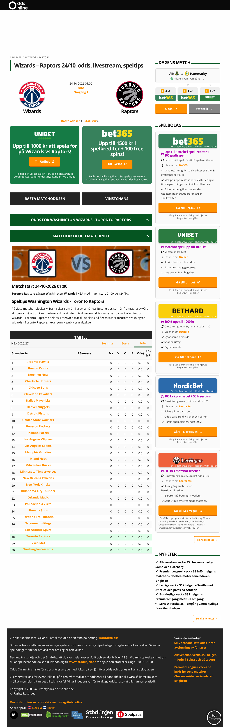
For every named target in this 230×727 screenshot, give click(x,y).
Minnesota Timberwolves (38, 471)
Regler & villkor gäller (206, 146)
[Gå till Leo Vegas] (187, 460)
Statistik (90, 121)
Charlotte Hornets (38, 381)
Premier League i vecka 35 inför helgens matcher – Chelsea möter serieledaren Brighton (185, 575)
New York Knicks (38, 484)
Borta (125, 343)
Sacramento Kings (38, 523)
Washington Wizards (38, 549)
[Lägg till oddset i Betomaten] (162, 91)
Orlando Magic (38, 497)
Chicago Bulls (38, 387)
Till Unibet (42, 162)
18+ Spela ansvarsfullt (181, 146)
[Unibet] (210, 98)
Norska (36, 708)
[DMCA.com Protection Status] (32, 715)
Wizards (32, 111)
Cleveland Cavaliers (38, 394)
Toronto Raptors (38, 536)
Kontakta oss (108, 638)
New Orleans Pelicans (38, 478)
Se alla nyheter (205, 618)
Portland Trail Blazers (38, 517)
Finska (50, 708)
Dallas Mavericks (38, 400)
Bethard (184, 331)
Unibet (183, 257)
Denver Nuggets (38, 407)
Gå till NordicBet (185, 432)
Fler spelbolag (205, 539)
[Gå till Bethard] (187, 311)
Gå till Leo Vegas (185, 511)
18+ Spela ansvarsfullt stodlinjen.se (188, 215)
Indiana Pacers (38, 433)
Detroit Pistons (38, 413)
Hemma (107, 343)
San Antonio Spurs (38, 530)
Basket (16, 57)
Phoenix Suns (38, 510)
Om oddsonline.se (23, 702)
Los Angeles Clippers (38, 439)
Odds (168, 109)
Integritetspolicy (70, 702)
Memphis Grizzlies (38, 452)
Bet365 (183, 165)
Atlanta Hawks (38, 362)
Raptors (129, 111)
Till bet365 (115, 164)
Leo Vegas (185, 481)
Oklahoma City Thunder (38, 491)
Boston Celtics (38, 368)
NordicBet (185, 406)
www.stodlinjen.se (82, 662)
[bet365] (166, 98)
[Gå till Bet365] (187, 141)
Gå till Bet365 (185, 208)
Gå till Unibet (185, 282)
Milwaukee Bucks (38, 465)
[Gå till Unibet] (187, 236)
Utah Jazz (38, 542)
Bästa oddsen (70, 121)
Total (143, 343)
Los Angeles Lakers (38, 446)
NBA (81, 90)
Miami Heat (38, 458)
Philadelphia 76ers (38, 504)
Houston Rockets (38, 426)
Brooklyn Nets (38, 374)
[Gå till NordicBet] (187, 385)
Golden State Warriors (38, 420)
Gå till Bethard (185, 357)
